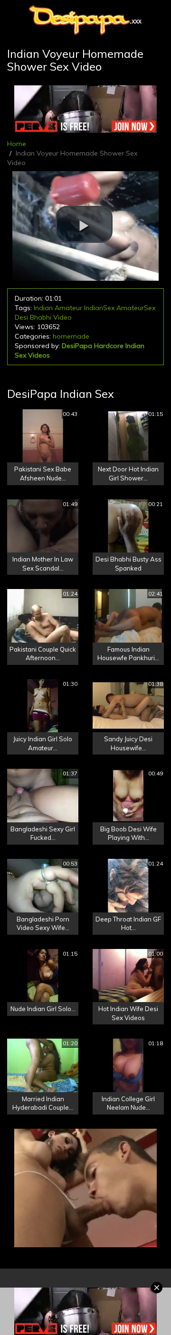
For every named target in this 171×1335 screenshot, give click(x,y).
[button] (84, 224)
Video (62, 317)
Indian (43, 308)
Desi (21, 317)
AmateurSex (135, 308)
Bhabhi (40, 317)
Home (16, 143)
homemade (71, 336)
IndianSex (99, 308)
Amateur (68, 308)
